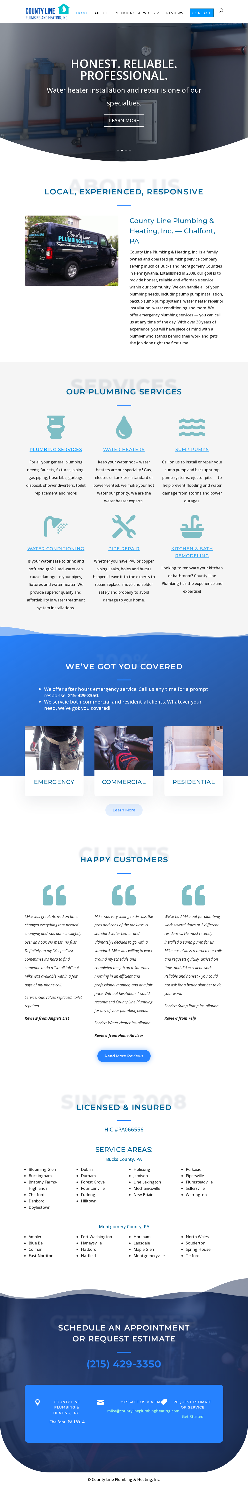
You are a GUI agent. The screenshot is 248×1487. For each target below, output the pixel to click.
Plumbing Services (135, 13)
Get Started (192, 1416)
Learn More (124, 810)
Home (82, 13)
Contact (201, 12)
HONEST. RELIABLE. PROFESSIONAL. (124, 69)
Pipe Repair (124, 548)
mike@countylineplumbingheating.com (143, 1411)
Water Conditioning (55, 548)
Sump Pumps (192, 449)
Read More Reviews (124, 1056)
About (101, 13)
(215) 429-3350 (124, 1364)
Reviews (174, 13)
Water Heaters (124, 449)
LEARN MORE (124, 120)
